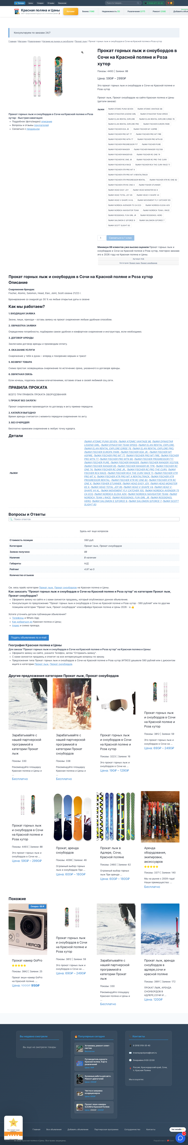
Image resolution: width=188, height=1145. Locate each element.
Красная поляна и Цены (40, 10)
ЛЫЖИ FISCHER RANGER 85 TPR (135, 466)
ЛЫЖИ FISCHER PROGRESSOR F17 (153, 459)
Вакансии (62, 3)
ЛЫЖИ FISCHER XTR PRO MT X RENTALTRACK (123, 476)
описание (46, 121)
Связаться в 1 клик (120, 237)
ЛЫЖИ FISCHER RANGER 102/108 (159, 462)
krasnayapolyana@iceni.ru (145, 1053)
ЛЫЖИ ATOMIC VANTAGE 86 (134, 441)
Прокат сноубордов (149, 263)
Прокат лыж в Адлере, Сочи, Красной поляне (112, 852)
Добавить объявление (78, 1129)
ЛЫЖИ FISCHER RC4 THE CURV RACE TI (130, 473)
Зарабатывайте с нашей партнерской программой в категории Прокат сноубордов (70, 744)
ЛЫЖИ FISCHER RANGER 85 (100, 466)
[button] (151, 866)
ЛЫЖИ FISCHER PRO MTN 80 (116, 459)
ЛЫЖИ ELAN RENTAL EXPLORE (156, 445)
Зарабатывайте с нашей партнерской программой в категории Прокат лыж (26, 744)
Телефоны (18, 618)
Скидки (40, 3)
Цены (30, 3)
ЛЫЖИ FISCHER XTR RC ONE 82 (129, 480)
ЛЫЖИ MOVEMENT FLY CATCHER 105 (122, 490)
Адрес (15, 625)
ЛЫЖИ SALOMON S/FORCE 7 (145, 501)
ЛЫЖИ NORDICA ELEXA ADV (110, 494)
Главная (36, 1129)
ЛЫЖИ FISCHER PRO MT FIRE (142, 455)
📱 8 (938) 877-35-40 (154, 3)
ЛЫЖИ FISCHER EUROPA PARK (101, 452)
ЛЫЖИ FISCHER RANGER (125, 462)
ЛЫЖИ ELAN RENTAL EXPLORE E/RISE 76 (107, 448)
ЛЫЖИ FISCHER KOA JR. (134, 452)
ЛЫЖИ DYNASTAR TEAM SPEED (119, 445)
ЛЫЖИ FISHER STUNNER (107, 483)
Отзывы (51, 3)
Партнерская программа (106, 1129)
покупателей (41, 125)
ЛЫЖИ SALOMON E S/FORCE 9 (109, 501)
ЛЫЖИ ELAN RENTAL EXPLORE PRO (152, 448)
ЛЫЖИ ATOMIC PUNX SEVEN (100, 441)
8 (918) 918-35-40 (141, 1045)
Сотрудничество (132, 1129)
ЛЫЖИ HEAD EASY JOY (135, 483)
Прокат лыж (134, 263)
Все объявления (54, 1129)
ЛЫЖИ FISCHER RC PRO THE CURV (147, 469)
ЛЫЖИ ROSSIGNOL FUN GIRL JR (130, 497)
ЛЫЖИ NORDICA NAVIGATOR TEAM (148, 494)
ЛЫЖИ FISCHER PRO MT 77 (109, 455)
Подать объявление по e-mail (28, 637)
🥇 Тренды (19, 3)
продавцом (33, 129)
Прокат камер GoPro (27, 960)
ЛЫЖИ (101, 109)
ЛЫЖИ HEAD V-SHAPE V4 (138, 487)
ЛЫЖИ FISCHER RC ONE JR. (110, 469)
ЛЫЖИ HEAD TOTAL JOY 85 (106, 487)
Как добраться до (22, 621)
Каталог (71, 11)
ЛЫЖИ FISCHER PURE (96, 462)
